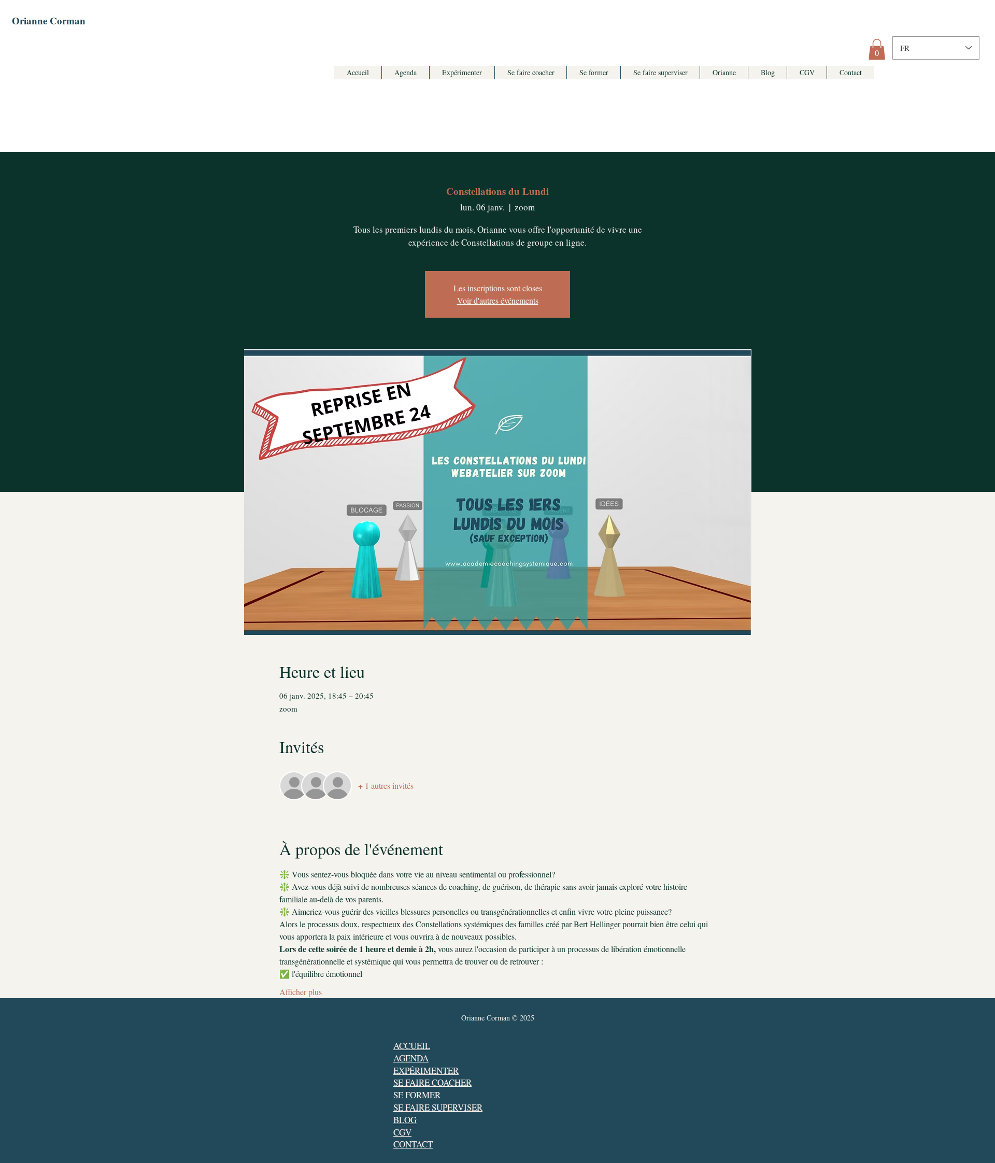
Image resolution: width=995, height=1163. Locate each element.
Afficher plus (300, 991)
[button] (877, 49)
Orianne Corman (49, 20)
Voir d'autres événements (497, 300)
